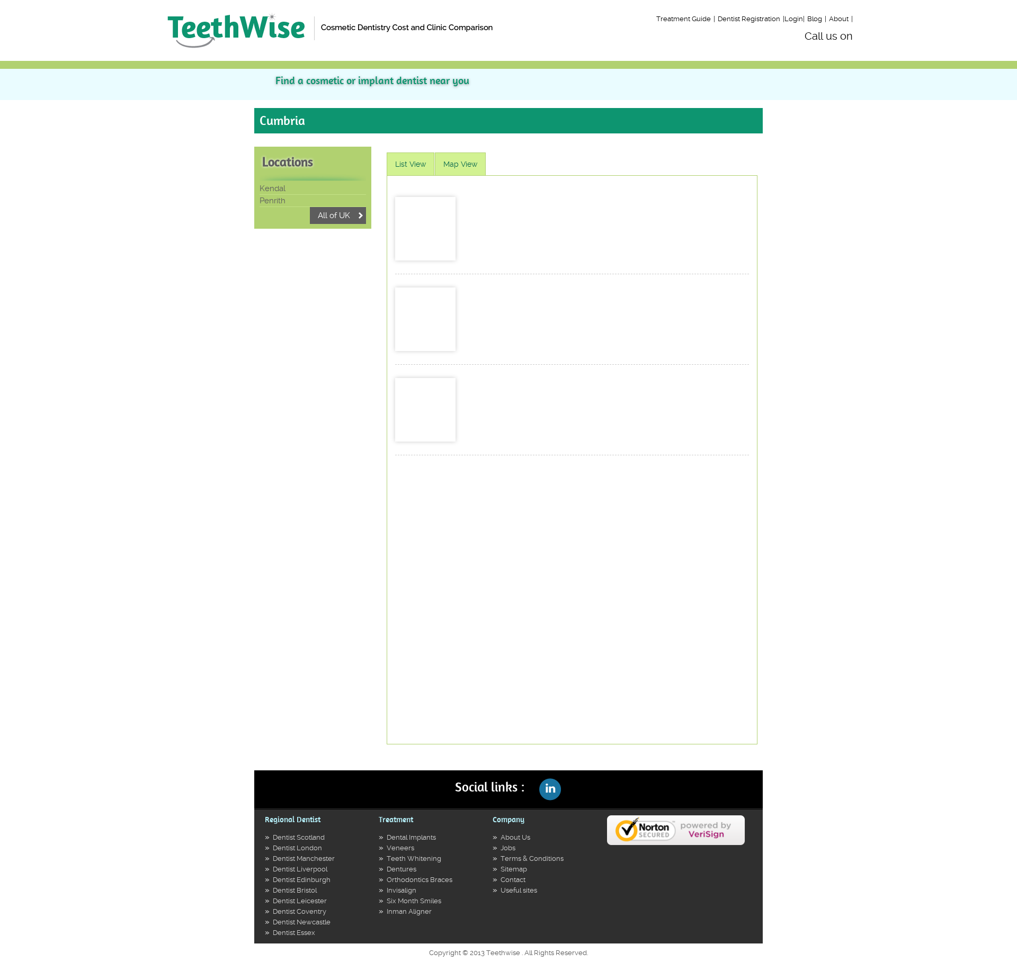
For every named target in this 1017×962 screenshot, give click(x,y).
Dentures (401, 869)
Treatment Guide (683, 19)
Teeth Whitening (414, 858)
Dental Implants (411, 837)
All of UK (334, 215)
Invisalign (401, 890)
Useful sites (519, 890)
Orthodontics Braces (419, 880)
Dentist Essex (294, 933)
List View (410, 164)
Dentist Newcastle (302, 922)
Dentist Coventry (299, 911)
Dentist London (297, 848)
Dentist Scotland (299, 837)
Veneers (400, 848)
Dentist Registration (749, 19)
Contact (513, 880)
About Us (515, 837)
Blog (814, 19)
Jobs (508, 848)
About (839, 19)
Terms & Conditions (532, 858)
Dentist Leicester (300, 901)
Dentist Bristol (295, 890)
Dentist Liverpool (300, 869)
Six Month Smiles (414, 901)
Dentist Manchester (304, 858)
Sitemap (514, 869)
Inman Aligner (409, 911)
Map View (460, 164)
